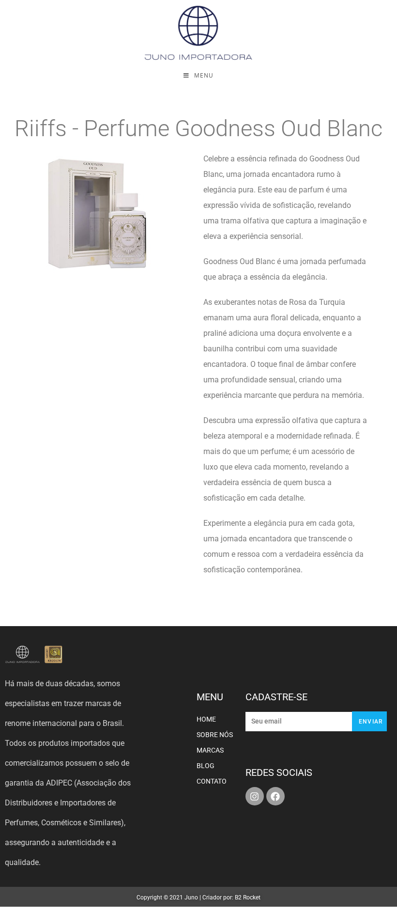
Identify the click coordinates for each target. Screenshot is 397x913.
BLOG (205, 766)
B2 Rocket (247, 897)
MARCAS (210, 750)
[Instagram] (254, 796)
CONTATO (212, 781)
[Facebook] (275, 796)
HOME (206, 719)
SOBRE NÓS (215, 735)
